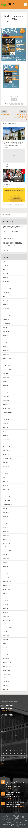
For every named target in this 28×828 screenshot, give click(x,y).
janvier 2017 (6, 658)
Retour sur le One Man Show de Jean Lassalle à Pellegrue (12, 237)
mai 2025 (5, 296)
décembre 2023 (7, 358)
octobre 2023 (6, 366)
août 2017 (5, 631)
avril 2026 (5, 273)
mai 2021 (5, 473)
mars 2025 (5, 304)
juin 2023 (5, 381)
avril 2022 (5, 431)
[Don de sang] (14, 175)
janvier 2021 (6, 489)
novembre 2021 (7, 450)
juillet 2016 (6, 681)
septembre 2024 (7, 323)
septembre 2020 (7, 504)
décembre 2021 (7, 447)
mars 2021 (5, 481)
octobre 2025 (6, 285)
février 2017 (6, 655)
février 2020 (6, 531)
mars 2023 (5, 393)
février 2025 (6, 308)
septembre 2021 (7, 458)
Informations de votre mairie (11, 164)
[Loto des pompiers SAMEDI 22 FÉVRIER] (14, 195)
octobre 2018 (6, 589)
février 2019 (6, 574)
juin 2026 (5, 265)
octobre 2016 (6, 670)
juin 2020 (5, 516)
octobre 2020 (6, 500)
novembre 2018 (7, 585)
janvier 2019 (6, 578)
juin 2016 (5, 685)
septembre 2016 (7, 674)
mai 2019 (5, 566)
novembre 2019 (7, 543)
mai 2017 (5, 643)
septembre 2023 (7, 370)
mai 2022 (5, 427)
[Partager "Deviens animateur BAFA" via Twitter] (15, 99)
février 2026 (6, 281)
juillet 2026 (6, 262)
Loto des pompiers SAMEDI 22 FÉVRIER (13, 204)
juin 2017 (5, 639)
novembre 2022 (7, 404)
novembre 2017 (7, 620)
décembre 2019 (7, 539)
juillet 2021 (6, 466)
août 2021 (5, 462)
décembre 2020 (7, 493)
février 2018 (6, 612)
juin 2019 (5, 562)
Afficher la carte (6, 710)
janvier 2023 (6, 400)
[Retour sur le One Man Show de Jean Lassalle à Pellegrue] (3, 803)
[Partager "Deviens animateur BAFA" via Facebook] (12, 99)
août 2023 (5, 373)
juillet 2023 (6, 377)
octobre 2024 (6, 319)
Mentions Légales (16, 826)
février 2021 (6, 485)
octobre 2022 (6, 408)
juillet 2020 (6, 512)
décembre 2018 (7, 581)
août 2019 (5, 554)
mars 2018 (5, 608)
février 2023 (6, 396)
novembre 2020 (7, 497)
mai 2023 (5, 385)
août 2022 (5, 416)
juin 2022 (5, 423)
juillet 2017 (6, 635)
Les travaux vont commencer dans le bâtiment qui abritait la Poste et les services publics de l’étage (13, 144)
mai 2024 (5, 339)
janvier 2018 (6, 616)
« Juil (2, 763)
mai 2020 (5, 520)
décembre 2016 (7, 662)
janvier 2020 (6, 535)
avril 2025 (5, 300)
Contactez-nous (5, 717)
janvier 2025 (6, 312)
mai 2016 (5, 689)
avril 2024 (5, 343)
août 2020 (5, 508)
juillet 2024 (6, 331)
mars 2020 (5, 527)
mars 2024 (5, 346)
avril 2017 (5, 647)
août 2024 (5, 327)
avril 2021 (5, 477)
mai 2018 (5, 604)
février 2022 (6, 439)
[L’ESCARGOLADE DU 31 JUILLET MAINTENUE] (3, 794)
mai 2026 (5, 269)
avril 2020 (5, 524)
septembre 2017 (7, 628)
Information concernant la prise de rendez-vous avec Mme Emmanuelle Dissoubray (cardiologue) (12, 243)
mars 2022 (5, 435)
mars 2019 (5, 570)
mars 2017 (5, 651)
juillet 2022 (6, 420)
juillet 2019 (6, 558)
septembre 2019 (7, 551)
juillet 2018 (6, 597)
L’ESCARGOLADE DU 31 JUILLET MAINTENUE (11, 232)
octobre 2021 (6, 454)
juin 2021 (5, 470)
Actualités (20, 22)
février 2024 (6, 350)
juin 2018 (5, 601)
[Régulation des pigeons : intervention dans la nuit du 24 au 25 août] (3, 782)
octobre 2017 (6, 624)
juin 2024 (5, 335)
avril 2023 (5, 389)
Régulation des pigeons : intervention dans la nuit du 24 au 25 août (13, 227)
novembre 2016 (7, 666)
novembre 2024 (7, 316)
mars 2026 (5, 277)
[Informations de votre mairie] (14, 156)
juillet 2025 (6, 292)
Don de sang (6, 184)
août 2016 (5, 678)
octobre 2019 (6, 547)
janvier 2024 (6, 354)
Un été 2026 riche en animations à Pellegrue (12, 249)
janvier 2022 (6, 443)
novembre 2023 (7, 362)
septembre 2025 (7, 289)
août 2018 (5, 593)
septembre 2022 (7, 412)
